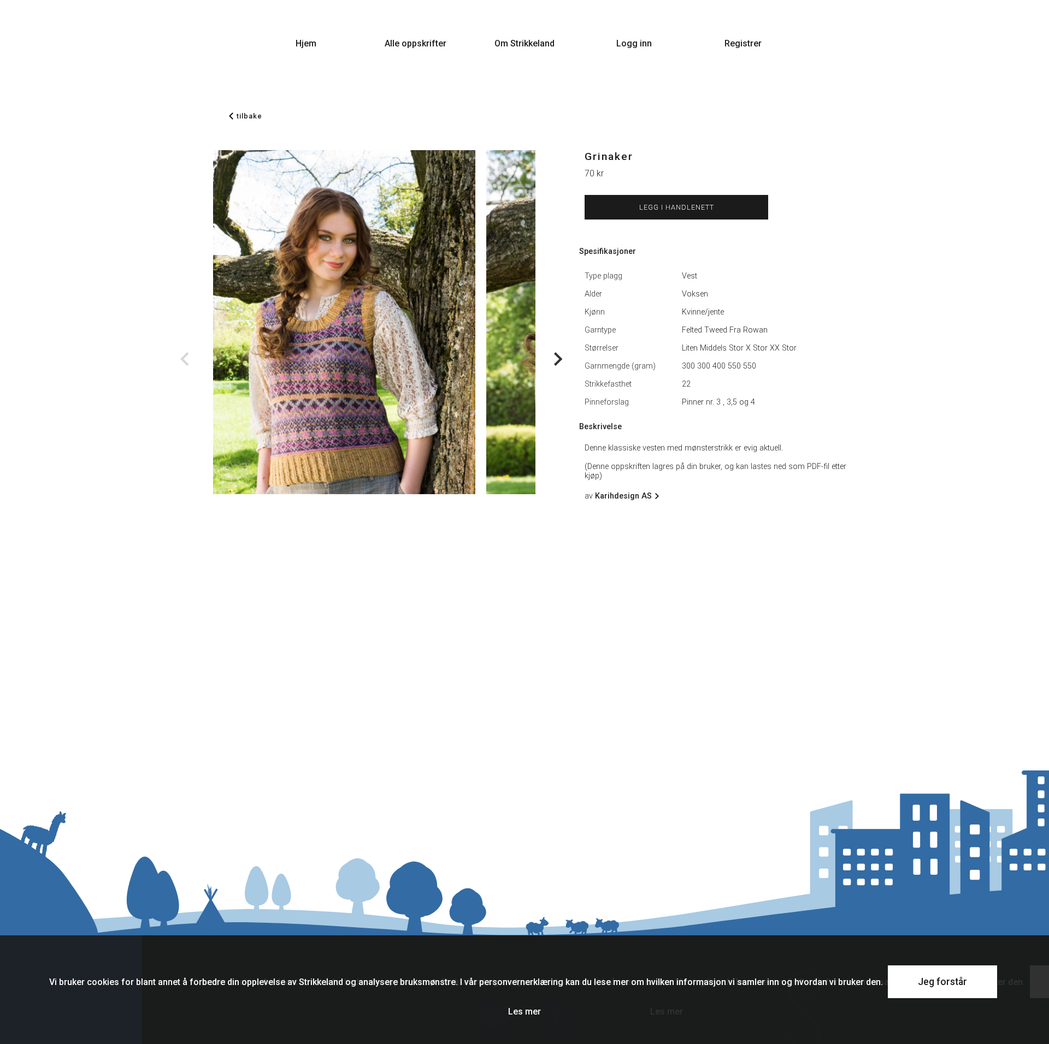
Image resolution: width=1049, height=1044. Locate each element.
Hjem (306, 43)
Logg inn (634, 43)
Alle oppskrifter (415, 43)
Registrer (743, 43)
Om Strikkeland (524, 43)
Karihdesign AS (623, 496)
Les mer (524, 1011)
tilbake (249, 116)
